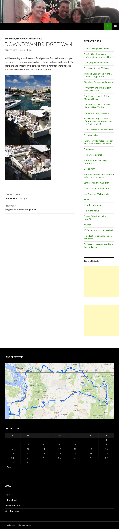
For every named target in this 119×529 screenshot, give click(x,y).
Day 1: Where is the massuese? (99, 129)
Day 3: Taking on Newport (96, 48)
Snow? (87, 199)
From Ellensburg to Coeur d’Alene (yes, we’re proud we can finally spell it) (98, 121)
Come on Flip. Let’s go (16, 196)
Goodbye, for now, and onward (99, 82)
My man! (88, 224)
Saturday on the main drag (96, 182)
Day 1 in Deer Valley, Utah (96, 194)
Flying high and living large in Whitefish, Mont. (97, 89)
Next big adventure (93, 205)
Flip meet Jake (91, 135)
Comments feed (12, 505)
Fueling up (89, 149)
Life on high (89, 168)
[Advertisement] (101, 281)
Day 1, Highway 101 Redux (97, 62)
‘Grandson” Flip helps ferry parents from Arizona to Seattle (99, 142)
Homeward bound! (93, 154)
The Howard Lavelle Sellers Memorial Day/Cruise (97, 106)
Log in (7, 494)
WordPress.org (12, 511)
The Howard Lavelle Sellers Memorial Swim (97, 97)
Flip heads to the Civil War (96, 68)
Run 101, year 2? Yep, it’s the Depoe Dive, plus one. (98, 75)
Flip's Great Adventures (29, 39)
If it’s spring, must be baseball (98, 230)
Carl (31, 50)
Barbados (10, 39)
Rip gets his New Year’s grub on (20, 208)
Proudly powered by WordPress (18, 525)
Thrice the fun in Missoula (96, 112)
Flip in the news (91, 210)
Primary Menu (115, 26)
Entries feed (11, 500)
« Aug (8, 467)
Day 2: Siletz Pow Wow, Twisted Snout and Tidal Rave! (99, 55)
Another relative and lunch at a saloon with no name (99, 175)
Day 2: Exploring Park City (96, 188)
